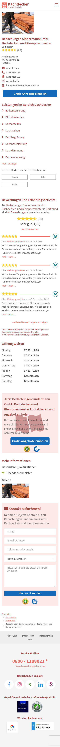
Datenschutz (46, 635)
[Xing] (30, 684)
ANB (30, 639)
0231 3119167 (13, 72)
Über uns (12, 635)
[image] (15, 491)
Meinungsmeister (16, 241)
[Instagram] (19, 684)
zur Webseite (13, 81)
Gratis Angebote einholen (30, 94)
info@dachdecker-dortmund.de (22, 85)
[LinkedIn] (40, 684)
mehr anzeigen (9, 163)
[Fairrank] (51, 684)
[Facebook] (9, 684)
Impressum (28, 635)
